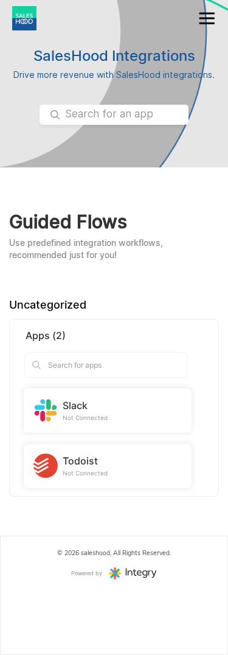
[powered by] (133, 572)
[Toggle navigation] (207, 18)
